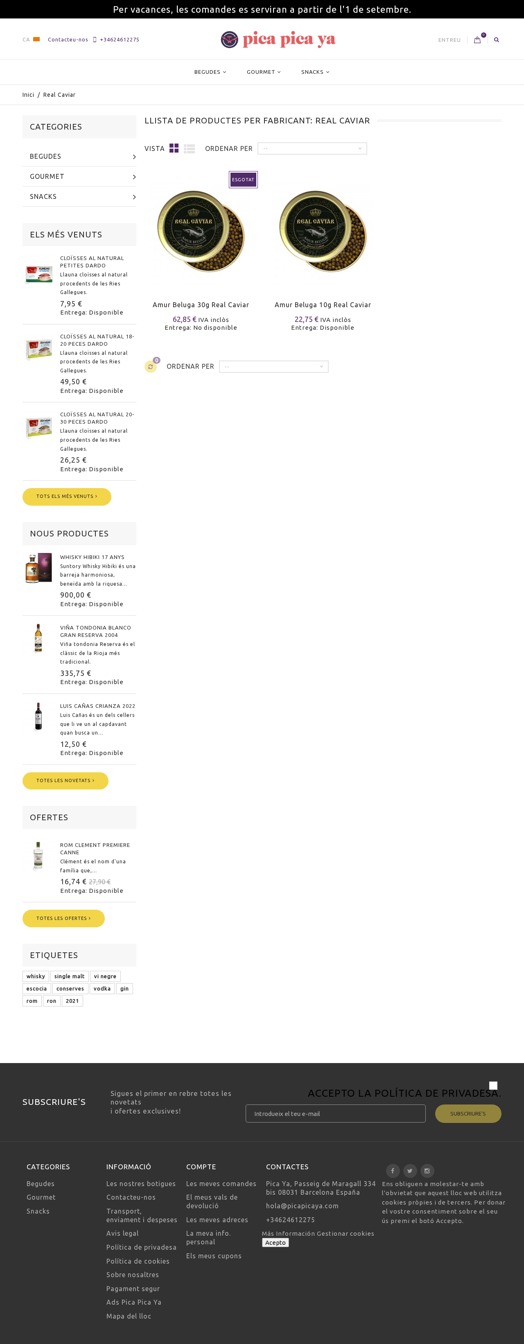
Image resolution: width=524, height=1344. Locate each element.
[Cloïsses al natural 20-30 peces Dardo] (39, 426)
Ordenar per (229, 148)
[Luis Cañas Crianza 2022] (39, 717)
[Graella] (174, 148)
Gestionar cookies (346, 1233)
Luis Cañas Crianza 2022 (98, 706)
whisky (36, 976)
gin (124, 988)
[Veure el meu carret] (477, 40)
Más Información (289, 1233)
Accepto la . (404, 1094)
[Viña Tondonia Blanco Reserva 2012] (39, 639)
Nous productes (69, 533)
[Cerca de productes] (496, 39)
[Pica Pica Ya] (278, 39)
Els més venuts (66, 234)
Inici (28, 94)
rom (32, 1001)
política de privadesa (437, 1093)
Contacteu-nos (68, 39)
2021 (72, 1001)
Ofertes (49, 817)
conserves (70, 988)
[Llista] (189, 148)
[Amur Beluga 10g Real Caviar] (322, 229)
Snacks (312, 72)
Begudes (207, 72)
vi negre (105, 976)
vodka (102, 988)
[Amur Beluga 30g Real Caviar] (201, 229)
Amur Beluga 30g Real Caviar (201, 304)
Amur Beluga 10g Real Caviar (323, 304)
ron (51, 1001)
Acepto (275, 1242)
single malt (69, 976)
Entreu (449, 40)
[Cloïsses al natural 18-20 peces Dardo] (39, 348)
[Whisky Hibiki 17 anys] (39, 568)
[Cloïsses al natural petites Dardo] (39, 269)
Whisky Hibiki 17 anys (92, 557)
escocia (37, 988)
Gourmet (261, 72)
